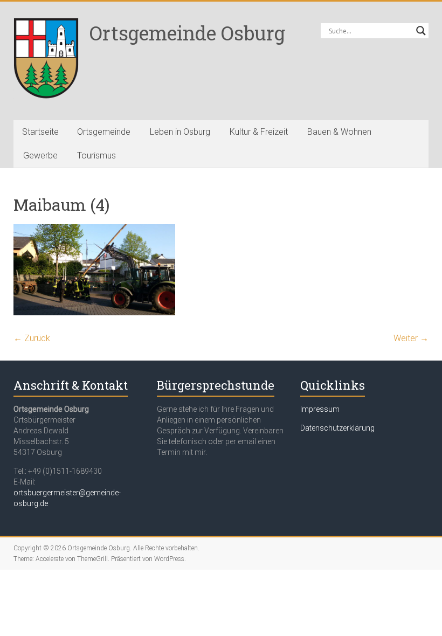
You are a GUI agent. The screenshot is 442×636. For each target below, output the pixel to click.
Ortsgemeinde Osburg (187, 33)
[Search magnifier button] (421, 30)
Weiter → (411, 338)
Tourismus (96, 155)
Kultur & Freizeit (259, 132)
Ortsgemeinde (103, 132)
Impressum (320, 409)
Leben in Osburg (180, 132)
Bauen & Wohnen (339, 132)
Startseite (40, 132)
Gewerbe (40, 155)
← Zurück (31, 338)
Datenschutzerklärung (337, 428)
